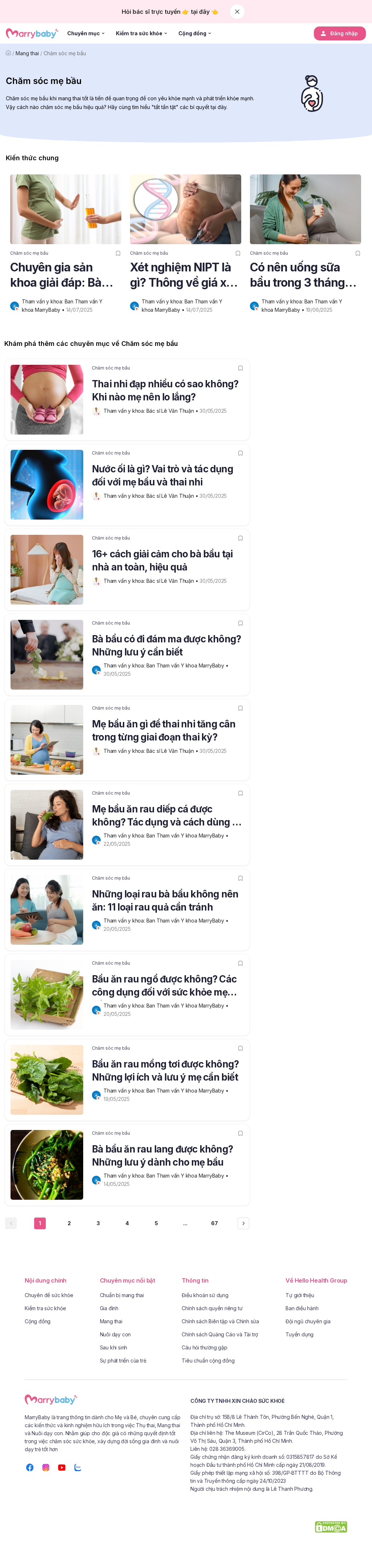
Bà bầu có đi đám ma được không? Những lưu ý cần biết (166, 645)
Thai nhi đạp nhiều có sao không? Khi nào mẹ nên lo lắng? (165, 390)
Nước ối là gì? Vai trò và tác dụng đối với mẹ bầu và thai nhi (162, 475)
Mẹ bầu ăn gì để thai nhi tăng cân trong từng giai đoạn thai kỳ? (164, 730)
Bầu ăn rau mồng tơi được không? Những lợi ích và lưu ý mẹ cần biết (165, 1070)
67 (214, 1223)
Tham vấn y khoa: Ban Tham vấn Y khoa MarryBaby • (167, 665)
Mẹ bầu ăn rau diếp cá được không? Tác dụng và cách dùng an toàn (167, 816)
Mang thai (27, 53)
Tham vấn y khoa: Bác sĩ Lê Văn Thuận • (151, 411)
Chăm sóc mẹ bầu (65, 53)
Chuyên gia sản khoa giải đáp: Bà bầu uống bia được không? (60, 275)
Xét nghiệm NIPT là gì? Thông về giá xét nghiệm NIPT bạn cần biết (183, 275)
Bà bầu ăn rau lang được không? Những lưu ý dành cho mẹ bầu (162, 1155)
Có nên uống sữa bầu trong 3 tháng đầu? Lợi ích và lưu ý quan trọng (304, 275)
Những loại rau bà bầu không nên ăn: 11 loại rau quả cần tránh (165, 900)
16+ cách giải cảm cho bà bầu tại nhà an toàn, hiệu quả (162, 560)
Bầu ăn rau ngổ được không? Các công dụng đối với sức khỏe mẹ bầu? (164, 986)
